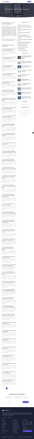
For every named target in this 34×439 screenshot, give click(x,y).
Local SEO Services (21, 48)
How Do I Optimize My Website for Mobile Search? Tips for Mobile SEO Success (8, 125)
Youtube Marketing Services (23, 43)
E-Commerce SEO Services (22, 45)
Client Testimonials (5, 430)
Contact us (4, 427)
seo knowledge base (25, 115)
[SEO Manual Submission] (17, 410)
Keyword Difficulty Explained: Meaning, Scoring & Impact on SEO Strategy (8, 248)
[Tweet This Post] (22, 104)
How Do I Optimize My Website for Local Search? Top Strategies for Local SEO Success (8, 134)
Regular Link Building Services (23, 35)
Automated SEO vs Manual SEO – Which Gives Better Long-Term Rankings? (27, 56)
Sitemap (3, 432)
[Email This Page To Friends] (29, 104)
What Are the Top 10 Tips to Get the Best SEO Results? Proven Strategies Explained (9, 177)
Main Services (4, 423)
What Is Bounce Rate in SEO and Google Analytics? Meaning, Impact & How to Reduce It (8, 221)
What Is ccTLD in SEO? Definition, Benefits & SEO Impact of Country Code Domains (8, 273)
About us (3, 422)
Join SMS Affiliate (15, 426)
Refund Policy (30, 437)
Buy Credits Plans (15, 423)
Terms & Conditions (25, 437)
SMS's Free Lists (15, 429)
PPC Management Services (23, 47)
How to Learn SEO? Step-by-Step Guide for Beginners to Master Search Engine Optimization (8, 195)
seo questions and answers (27, 110)
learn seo (21, 112)
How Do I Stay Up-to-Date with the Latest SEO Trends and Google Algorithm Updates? (9, 99)
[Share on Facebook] (20, 104)
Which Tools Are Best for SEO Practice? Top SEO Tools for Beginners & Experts (9, 186)
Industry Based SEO (16, 427)
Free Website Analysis (10, 40)
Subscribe (27, 431)
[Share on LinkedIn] (23, 104)
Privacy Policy (20, 437)
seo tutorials (20, 110)
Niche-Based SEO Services (23, 50)
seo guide (29, 112)
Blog (3, 429)
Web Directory (15, 432)
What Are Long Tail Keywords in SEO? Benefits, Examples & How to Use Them (8, 230)
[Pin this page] (25, 104)
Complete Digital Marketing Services (24, 42)
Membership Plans (16, 422)
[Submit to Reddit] (28, 104)
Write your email (25, 427)
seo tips (25, 112)
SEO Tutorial (15, 430)
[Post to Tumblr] (26, 104)
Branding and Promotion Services (24, 25)
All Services (4, 424)
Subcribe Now (26, 402)
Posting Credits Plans (16, 424)
